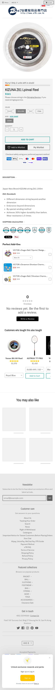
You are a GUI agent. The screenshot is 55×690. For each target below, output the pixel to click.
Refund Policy (27, 556)
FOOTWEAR (26, 585)
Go (49, 498)
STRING (26, 591)
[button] (27, 254)
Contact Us (34, 616)
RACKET (26, 576)
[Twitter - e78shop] (18, 627)
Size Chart (14, 116)
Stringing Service (34, 97)
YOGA (27, 597)
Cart (50, 2)
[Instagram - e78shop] (27, 627)
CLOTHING (26, 582)
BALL (27, 579)
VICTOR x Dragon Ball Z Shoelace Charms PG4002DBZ (29, 276)
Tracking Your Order (27, 521)
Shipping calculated (13, 222)
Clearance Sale (28, 603)
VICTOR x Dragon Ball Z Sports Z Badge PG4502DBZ (28, 250)
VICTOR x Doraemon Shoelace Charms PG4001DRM (28, 264)
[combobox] (22, 257)
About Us (27, 518)
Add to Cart (35, 376)
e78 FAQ (27, 547)
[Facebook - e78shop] (22, 627)
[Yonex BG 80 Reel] (14, 345)
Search (27, 524)
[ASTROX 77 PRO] (34, 345)
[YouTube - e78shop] (36, 627)
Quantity (8, 126)
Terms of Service (27, 550)
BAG (26, 588)
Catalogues (27, 532)
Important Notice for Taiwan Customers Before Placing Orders (27, 535)
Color (7, 107)
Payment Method (27, 544)
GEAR (26, 594)
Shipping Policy (27, 553)
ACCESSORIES (26, 600)
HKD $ (14, 2)
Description (9, 177)
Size (11, 116)
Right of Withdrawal (27, 529)
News (27, 527)
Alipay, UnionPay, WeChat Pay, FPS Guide (27, 541)
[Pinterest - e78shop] (32, 627)
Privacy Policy (27, 559)
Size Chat (27, 538)
